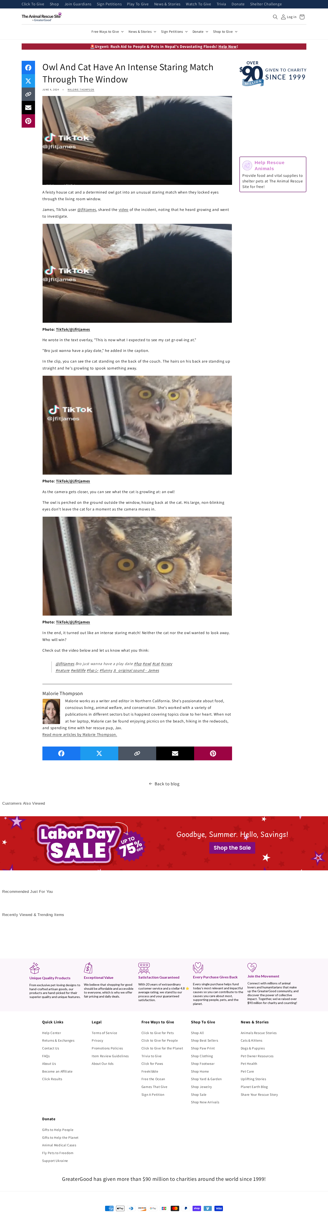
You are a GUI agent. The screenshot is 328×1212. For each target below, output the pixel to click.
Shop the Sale (232, 847)
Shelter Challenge (266, 4)
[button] (275, 16)
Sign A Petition (152, 1094)
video (124, 209)
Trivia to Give (151, 1056)
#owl (147, 663)
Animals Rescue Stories (259, 1032)
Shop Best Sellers (204, 1040)
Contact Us (50, 1048)
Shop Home (200, 1071)
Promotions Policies (107, 1048)
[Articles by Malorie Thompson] (51, 711)
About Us (49, 1063)
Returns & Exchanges (58, 1040)
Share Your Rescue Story (259, 1094)
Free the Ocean (153, 1079)
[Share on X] (28, 81)
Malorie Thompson (81, 89)
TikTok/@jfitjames (73, 329)
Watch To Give (198, 4)
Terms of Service (104, 1032)
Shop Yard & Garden (206, 1079)
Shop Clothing (202, 1056)
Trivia (221, 4)
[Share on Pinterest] (28, 121)
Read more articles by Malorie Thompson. (79, 734)
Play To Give (138, 4)
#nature (63, 670)
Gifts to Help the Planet (60, 1137)
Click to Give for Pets (157, 1032)
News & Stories (167, 4)
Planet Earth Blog (254, 1086)
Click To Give (33, 4)
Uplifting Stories (253, 1079)
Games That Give (154, 1086)
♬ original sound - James (136, 670)
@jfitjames (86, 209)
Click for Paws (152, 1063)
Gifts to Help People (57, 1129)
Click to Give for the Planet (162, 1048)
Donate (238, 4)
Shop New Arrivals (205, 1102)
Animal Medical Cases (59, 1145)
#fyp (138, 663)
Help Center (51, 1032)
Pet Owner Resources (257, 1056)
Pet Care (247, 1071)
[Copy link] (28, 94)
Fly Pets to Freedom (58, 1153)
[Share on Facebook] (28, 67)
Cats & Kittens (251, 1040)
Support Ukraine (55, 1160)
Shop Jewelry (201, 1086)
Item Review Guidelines (110, 1056)
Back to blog (167, 784)
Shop (54, 4)
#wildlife (78, 670)
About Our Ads (103, 1063)
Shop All (197, 1032)
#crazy (166, 663)
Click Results (52, 1079)
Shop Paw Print (203, 1048)
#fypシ (92, 670)
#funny (106, 670)
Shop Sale (199, 1094)
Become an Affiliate (57, 1071)
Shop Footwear (203, 1063)
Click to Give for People (159, 1040)
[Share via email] (28, 107)
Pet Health (249, 1063)
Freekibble (149, 1071)
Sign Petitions (109, 4)
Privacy (97, 1040)
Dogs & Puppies (253, 1048)
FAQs (46, 1056)
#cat (156, 663)
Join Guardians (77, 4)
